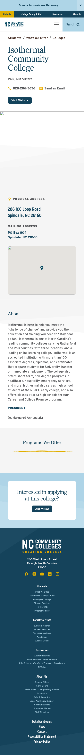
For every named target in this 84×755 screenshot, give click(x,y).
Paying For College (42, 599)
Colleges (59, 38)
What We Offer (37, 38)
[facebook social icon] (26, 574)
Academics (42, 637)
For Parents (42, 606)
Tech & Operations (42, 633)
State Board (42, 685)
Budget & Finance (42, 625)
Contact (41, 731)
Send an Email (54, 88)
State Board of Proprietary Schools (42, 689)
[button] (42, 268)
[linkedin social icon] (50, 574)
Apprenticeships (42, 655)
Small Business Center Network (42, 659)
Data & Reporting (42, 697)
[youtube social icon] (42, 574)
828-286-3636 (24, 88)
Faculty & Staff (42, 620)
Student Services (42, 603)
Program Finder (41, 610)
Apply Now (42, 508)
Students (7, 14)
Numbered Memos (42, 708)
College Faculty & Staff (31, 14)
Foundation (42, 693)
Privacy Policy (42, 742)
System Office (42, 682)
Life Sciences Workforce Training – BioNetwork (42, 663)
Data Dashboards (42, 722)
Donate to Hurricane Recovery (39, 5)
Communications (42, 704)
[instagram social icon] (58, 574)
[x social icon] (34, 574)
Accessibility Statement (42, 736)
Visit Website (19, 100)
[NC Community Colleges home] (19, 24)
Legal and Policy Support (42, 701)
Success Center (42, 640)
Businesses (58, 14)
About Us (77, 14)
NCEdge (42, 667)
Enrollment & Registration (41, 595)
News (42, 727)
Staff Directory (42, 712)
